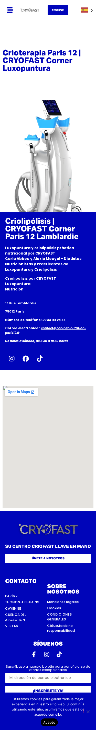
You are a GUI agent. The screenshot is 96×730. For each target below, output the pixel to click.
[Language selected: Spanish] (86, 10)
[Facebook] (25, 358)
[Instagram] (11, 358)
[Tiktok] (39, 358)
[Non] (87, 711)
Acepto (49, 722)
